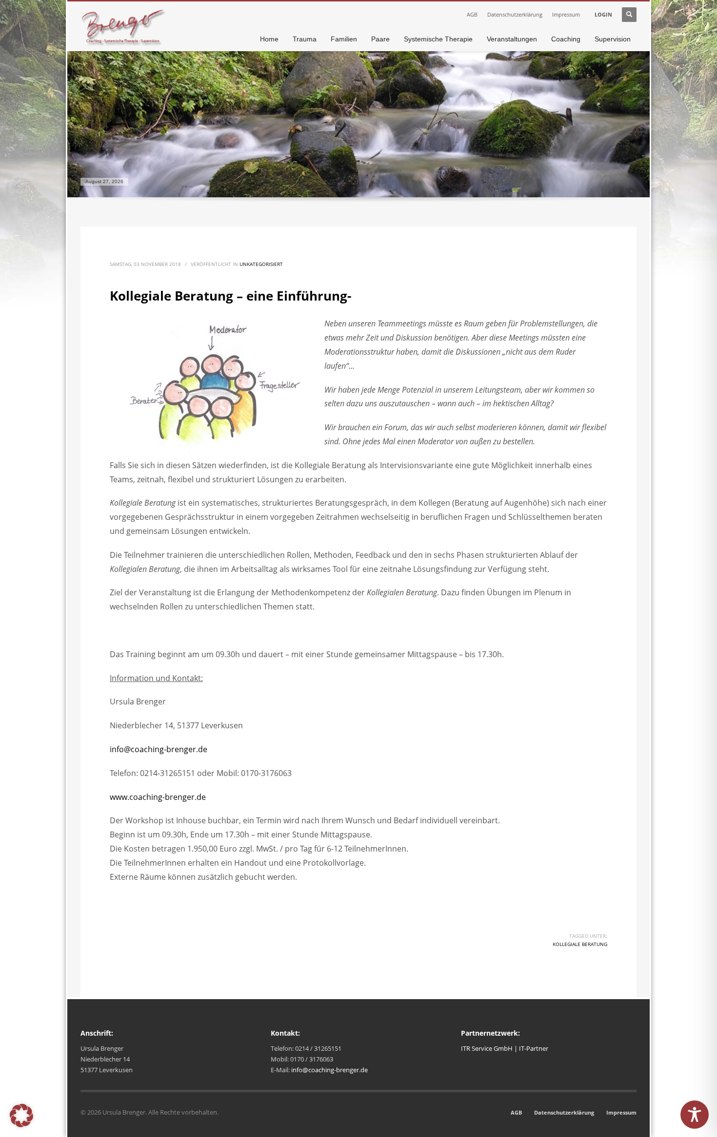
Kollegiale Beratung (580, 944)
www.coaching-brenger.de (158, 797)
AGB (472, 14)
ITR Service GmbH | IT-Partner (504, 1048)
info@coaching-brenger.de (158, 749)
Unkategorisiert (261, 264)
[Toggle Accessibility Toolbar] (694, 1114)
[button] (21, 1115)
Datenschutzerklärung (514, 14)
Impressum (566, 14)
